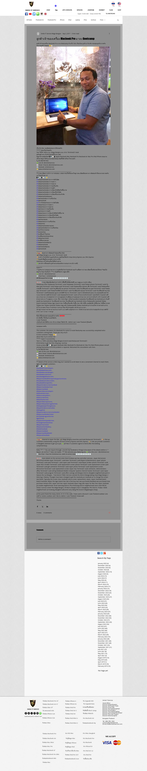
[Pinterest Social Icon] (45, 13)
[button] (88, 13)
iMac (85, 20)
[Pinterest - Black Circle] (34, 713)
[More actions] (109, 33)
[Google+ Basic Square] (104, 553)
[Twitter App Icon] (34, 13)
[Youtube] (30, 13)
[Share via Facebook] (37, 506)
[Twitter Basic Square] (101, 553)
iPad (69, 20)
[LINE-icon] (37, 13)
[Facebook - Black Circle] (26, 713)
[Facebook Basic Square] (98, 553)
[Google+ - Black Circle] (31, 713)
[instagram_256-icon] (41, 13)
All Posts (29, 20)
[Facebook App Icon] (26, 13)
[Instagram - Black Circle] (37, 713)
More (101, 20)
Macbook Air (40, 20)
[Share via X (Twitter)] (42, 506)
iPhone (62, 20)
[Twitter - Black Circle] (29, 713)
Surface (93, 20)
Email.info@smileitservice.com (112, 724)
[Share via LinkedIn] (47, 506)
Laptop (77, 20)
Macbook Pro (52, 20)
